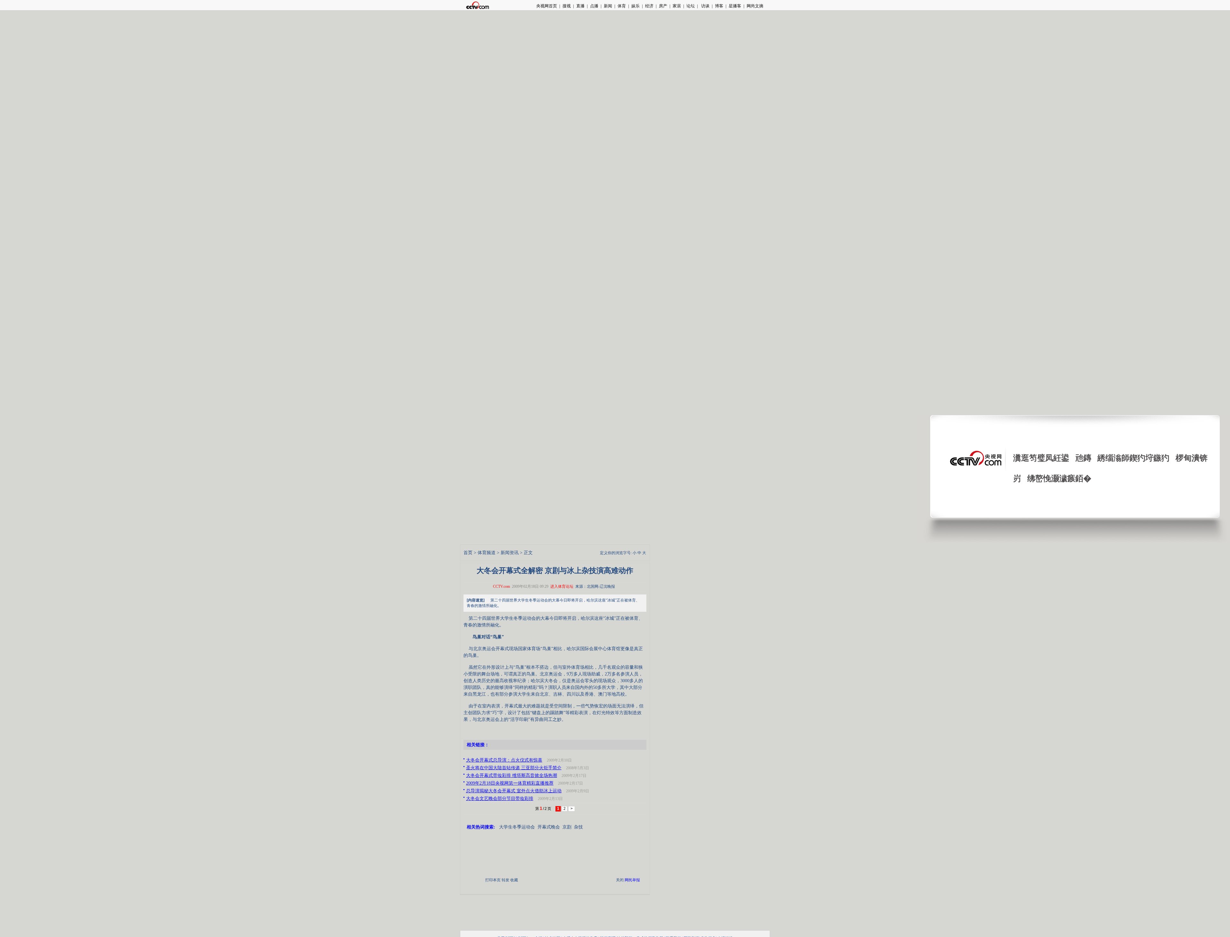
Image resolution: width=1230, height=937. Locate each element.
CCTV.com (501, 586)
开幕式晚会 (548, 827)
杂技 (578, 827)
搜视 (566, 6)
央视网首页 (546, 6)
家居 (677, 6)
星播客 (735, 6)
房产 (663, 6)
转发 (505, 880)
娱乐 (635, 6)
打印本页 (493, 880)
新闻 (608, 6)
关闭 (620, 880)
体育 (622, 6)
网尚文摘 (755, 6)
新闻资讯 (510, 552)
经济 (649, 6)
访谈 (704, 6)
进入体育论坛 (561, 586)
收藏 (514, 880)
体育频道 (487, 552)
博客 (719, 6)
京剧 (566, 827)
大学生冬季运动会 (517, 827)
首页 (467, 552)
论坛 (690, 6)
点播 (594, 6)
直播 (580, 6)
